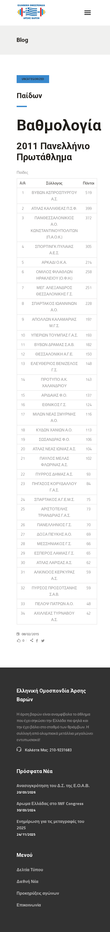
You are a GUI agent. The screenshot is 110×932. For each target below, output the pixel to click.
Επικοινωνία (29, 905)
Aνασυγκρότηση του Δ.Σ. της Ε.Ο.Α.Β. (53, 786)
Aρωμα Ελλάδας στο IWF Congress (50, 803)
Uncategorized (33, 79)
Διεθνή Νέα (27, 881)
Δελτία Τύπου (30, 870)
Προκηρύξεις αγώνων (38, 893)
